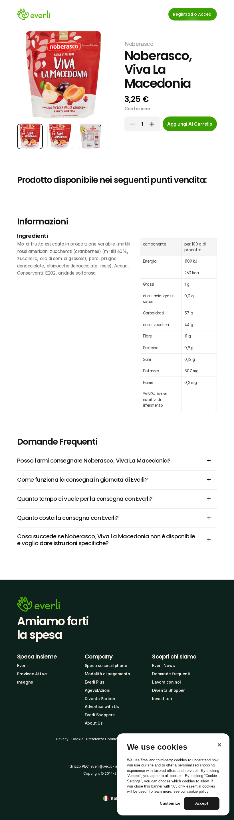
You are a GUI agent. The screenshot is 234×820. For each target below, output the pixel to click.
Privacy (62, 739)
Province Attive (32, 674)
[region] (173, 774)
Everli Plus (94, 682)
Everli (22, 665)
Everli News (163, 665)
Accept (201, 803)
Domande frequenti (171, 673)
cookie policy (198, 791)
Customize (170, 803)
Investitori (162, 698)
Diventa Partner (100, 698)
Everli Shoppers (100, 714)
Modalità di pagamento (107, 673)
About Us (94, 723)
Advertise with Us (102, 706)
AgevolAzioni (97, 690)
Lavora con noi (166, 682)
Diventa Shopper (168, 690)
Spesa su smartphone (106, 665)
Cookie (77, 739)
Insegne (25, 682)
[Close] (219, 745)
